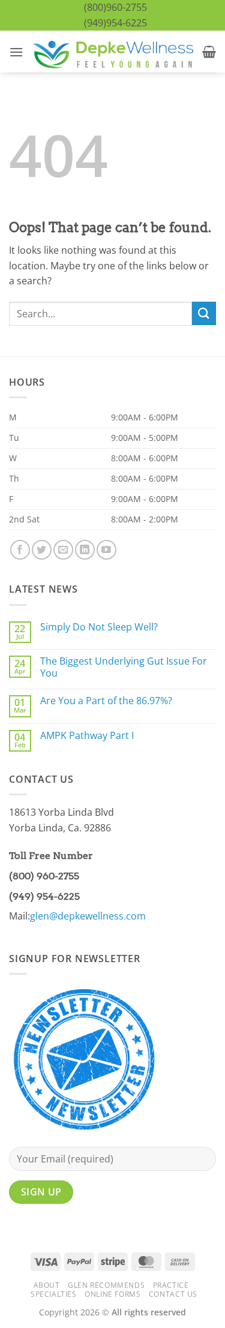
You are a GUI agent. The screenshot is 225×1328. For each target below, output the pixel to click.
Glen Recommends (106, 1285)
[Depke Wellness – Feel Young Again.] (112, 52)
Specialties (54, 1294)
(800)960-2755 (115, 7)
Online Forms (112, 1294)
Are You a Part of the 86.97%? (106, 701)
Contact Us (173, 1294)
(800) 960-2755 (44, 876)
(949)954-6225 (115, 22)
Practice (171, 1285)
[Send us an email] (63, 550)
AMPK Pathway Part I (87, 735)
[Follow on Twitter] (42, 550)
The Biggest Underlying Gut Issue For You (123, 667)
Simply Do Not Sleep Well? (99, 627)
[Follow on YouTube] (106, 550)
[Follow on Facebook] (20, 550)
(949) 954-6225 (44, 896)
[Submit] (204, 313)
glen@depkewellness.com (88, 916)
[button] (16, 52)
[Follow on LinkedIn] (85, 550)
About (47, 1285)
